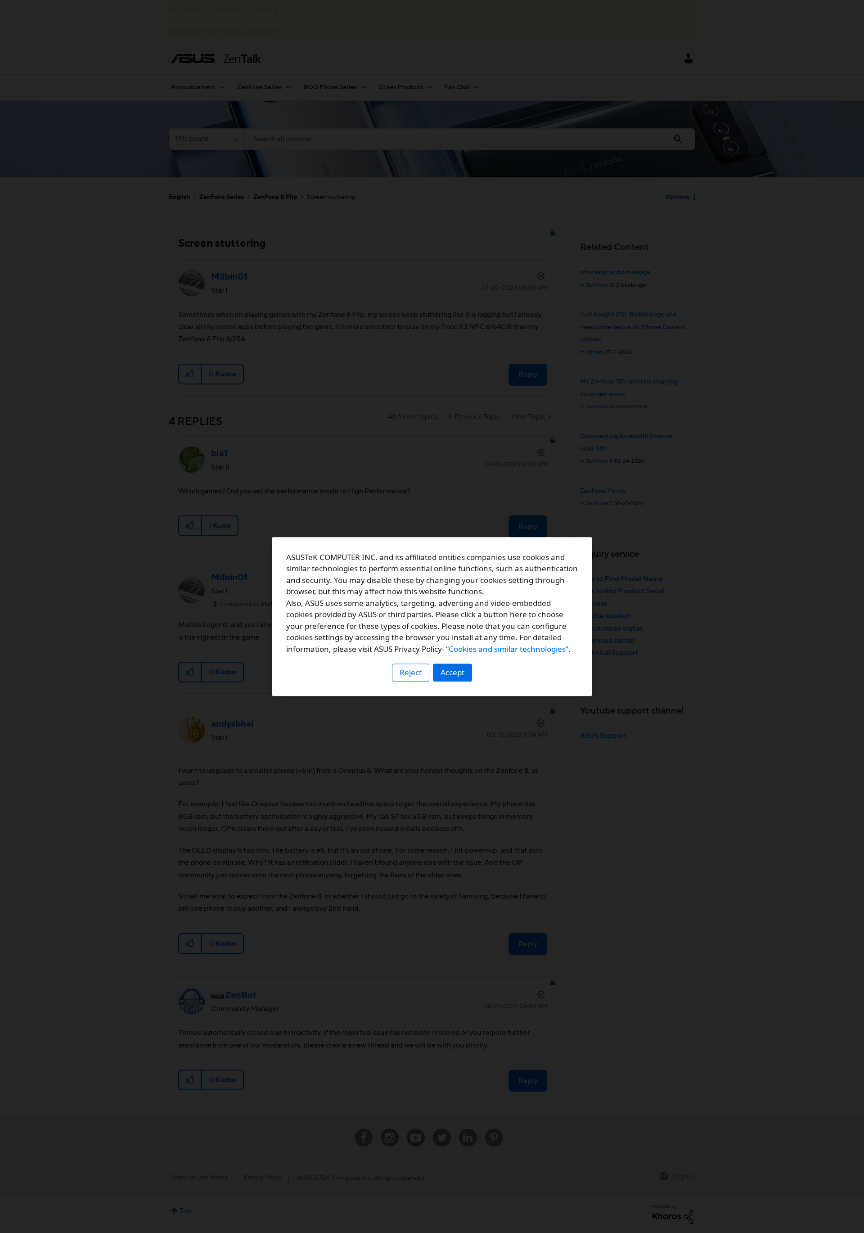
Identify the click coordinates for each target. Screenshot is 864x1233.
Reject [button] (411, 672)
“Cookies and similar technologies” (507, 649)
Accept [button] (452, 672)
